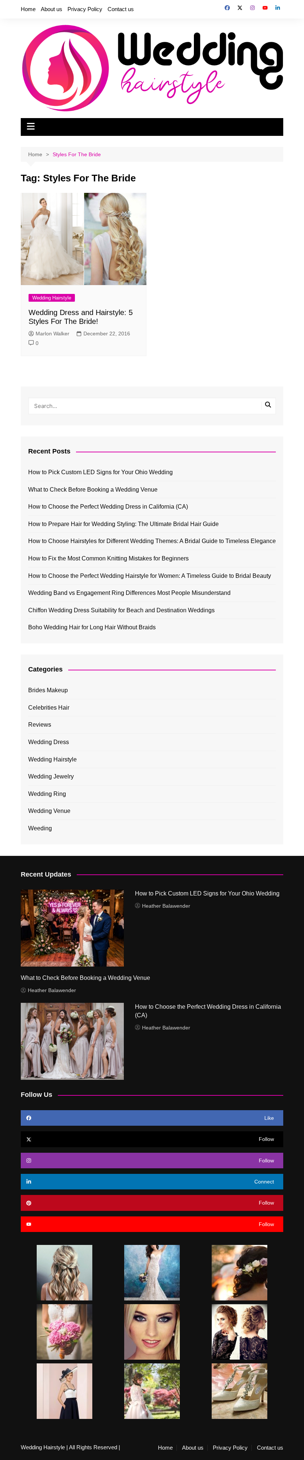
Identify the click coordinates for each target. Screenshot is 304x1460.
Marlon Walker (52, 333)
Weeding (40, 828)
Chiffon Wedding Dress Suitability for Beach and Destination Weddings (121, 610)
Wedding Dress (48, 742)
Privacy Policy (84, 9)
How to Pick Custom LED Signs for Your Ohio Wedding (100, 472)
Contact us (121, 9)
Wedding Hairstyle (51, 298)
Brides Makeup (48, 690)
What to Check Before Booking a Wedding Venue (93, 489)
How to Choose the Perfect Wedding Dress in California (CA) (108, 506)
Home (28, 9)
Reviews (39, 724)
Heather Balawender (166, 906)
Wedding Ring (47, 794)
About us (51, 9)
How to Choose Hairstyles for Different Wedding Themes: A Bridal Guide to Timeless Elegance (152, 541)
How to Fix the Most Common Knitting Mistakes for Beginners (108, 558)
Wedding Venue (49, 811)
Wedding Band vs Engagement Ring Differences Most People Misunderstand (129, 593)
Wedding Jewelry (51, 776)
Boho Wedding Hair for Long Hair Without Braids (92, 627)
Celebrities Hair (48, 707)
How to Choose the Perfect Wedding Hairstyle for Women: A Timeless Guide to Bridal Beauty (149, 576)
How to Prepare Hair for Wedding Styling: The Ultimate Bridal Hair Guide (123, 524)
